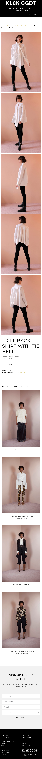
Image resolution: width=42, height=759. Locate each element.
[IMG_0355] (21, 184)
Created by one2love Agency (29, 754)
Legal (3, 744)
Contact (25, 733)
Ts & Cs (4, 746)
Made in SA (26, 735)
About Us (26, 746)
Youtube (5, 754)
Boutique (10, 26)
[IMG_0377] (21, 62)
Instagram (5, 752)
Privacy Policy (7, 741)
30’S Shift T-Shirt (21, 450)
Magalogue (27, 737)
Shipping (5, 737)
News (24, 744)
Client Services (7, 733)
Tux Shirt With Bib (21, 585)
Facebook (5, 750)
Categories (19, 26)
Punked (23, 373)
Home (3, 26)
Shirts (27, 26)
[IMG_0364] (21, 305)
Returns (4, 735)
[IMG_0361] (21, 244)
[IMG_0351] (21, 123)
